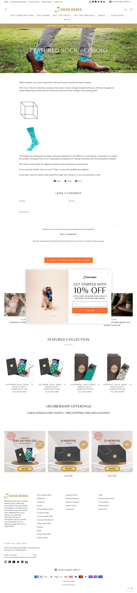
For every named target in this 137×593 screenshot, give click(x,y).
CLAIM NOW (90, 310)
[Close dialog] (107, 273)
